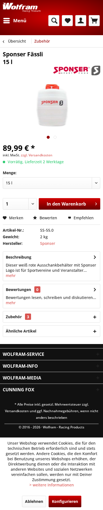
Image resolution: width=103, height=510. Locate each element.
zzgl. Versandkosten (36, 155)
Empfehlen (83, 217)
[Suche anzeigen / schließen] (53, 20)
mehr (11, 275)
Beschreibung (18, 257)
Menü (19, 20)
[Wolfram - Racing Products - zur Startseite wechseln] (22, 7)
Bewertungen (18, 289)
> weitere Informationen (51, 484)
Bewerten (48, 217)
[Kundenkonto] (80, 20)
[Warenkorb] (94, 20)
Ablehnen (34, 501)
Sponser (47, 243)
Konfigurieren (65, 501)
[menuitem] (14, 20)
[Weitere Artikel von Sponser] (76, 70)
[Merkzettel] (67, 20)
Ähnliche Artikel (21, 331)
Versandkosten (17, 411)
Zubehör (17, 316)
